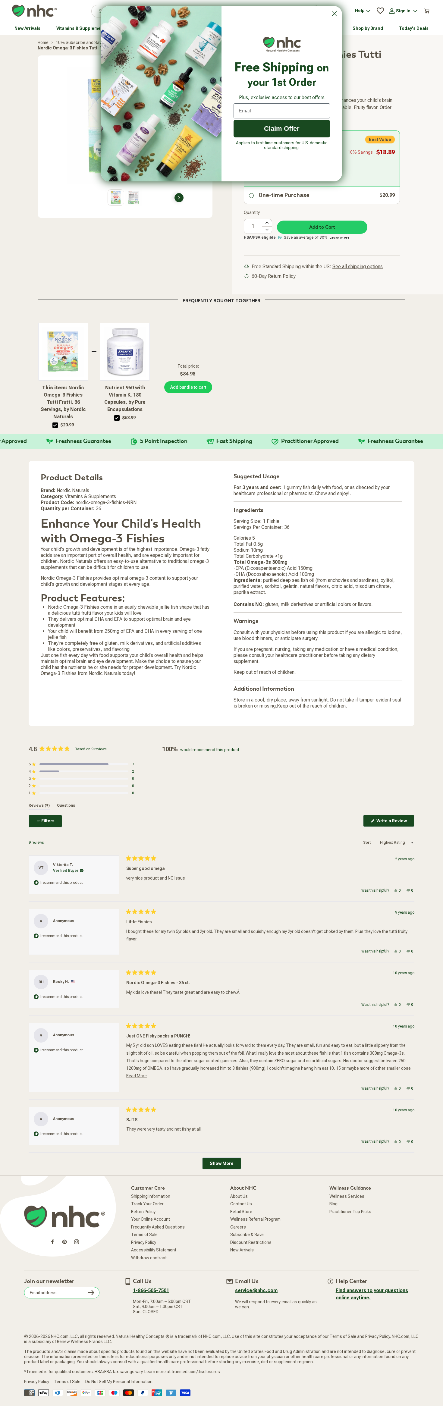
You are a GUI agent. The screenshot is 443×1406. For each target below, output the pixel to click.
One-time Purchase (284, 195)
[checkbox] (55, 425)
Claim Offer (282, 128)
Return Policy (143, 1211)
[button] (81, 764)
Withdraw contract (149, 1257)
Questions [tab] (66, 805)
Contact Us (241, 1203)
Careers (238, 1227)
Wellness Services (346, 1196)
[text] (221, 299)
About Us (239, 1196)
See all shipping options (357, 266)
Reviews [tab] (39, 805)
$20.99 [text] (67, 424)
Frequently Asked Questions (158, 1227)
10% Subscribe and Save (80, 42)
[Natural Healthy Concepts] (34, 11)
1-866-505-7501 (151, 1290)
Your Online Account (150, 1219)
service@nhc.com (256, 1290)
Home (43, 42)
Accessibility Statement (153, 1250)
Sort (367, 842)
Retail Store (241, 1211)
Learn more (339, 237)
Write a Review (394, 822)
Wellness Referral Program (255, 1219)
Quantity (252, 212)
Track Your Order (147, 1203)
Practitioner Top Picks (350, 1211)
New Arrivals (242, 1250)
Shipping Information (150, 1196)
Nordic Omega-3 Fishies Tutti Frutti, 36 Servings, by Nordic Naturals (63, 402)
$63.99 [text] (129, 417)
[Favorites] (380, 10)
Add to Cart (322, 227)
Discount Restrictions (251, 1242)
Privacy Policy (143, 1242)
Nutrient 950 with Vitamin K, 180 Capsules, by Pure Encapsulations (125, 398)
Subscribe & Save (247, 1234)
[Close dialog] (334, 13)
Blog (333, 1203)
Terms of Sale (144, 1234)
